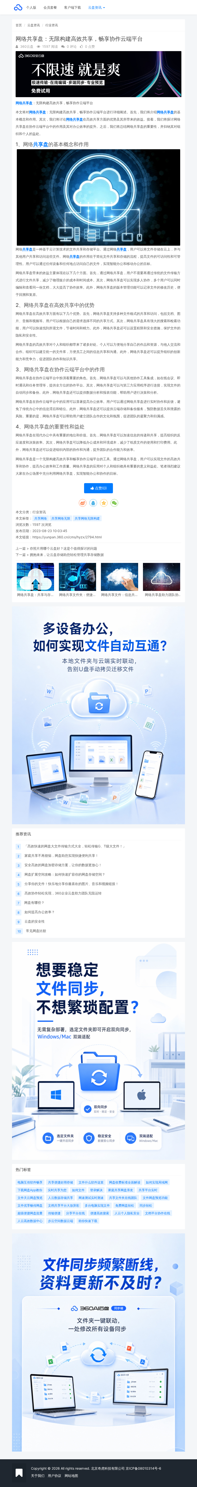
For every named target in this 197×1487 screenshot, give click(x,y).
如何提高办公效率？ (40, 912)
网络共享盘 (24, 103)
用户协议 (54, 1475)
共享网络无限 (60, 518)
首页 (19, 25)
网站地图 (71, 1475)
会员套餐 (50, 7)
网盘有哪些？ (34, 902)
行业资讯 (51, 25)
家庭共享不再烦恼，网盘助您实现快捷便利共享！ (61, 855)
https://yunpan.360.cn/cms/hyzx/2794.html (67, 537)
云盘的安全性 (35, 921)
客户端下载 (72, 7)
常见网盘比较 (36, 931)
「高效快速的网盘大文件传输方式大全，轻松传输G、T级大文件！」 (75, 846)
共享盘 (40, 144)
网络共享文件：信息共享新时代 (119, 594)
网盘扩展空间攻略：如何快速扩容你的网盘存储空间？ (65, 874)
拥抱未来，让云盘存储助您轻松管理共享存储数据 (67, 555)
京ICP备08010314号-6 (143, 1468)
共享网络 (40, 518)
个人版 (31, 7)
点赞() (100, 488)
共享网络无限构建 (87, 518)
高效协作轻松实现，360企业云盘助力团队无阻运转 (63, 893)
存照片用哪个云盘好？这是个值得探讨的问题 (63, 548)
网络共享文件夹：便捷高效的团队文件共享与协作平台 (77, 594)
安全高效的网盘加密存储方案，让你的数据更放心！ (63, 865)
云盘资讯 (95, 7)
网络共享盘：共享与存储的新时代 (35, 594)
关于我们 (37, 1475)
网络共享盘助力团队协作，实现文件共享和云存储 (161, 594)
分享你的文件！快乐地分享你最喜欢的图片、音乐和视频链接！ (72, 884)
